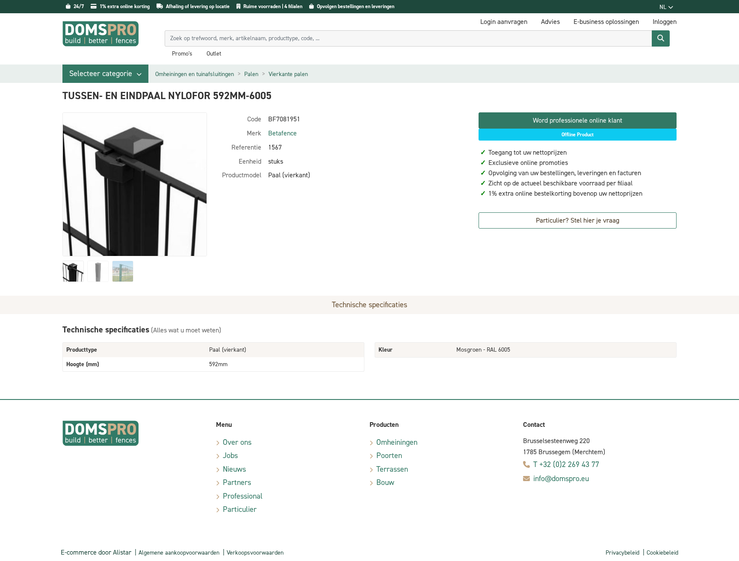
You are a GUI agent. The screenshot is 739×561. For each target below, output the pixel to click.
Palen (251, 74)
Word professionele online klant (577, 120)
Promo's (182, 54)
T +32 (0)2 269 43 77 (566, 464)
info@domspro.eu (561, 478)
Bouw (385, 482)
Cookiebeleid (662, 553)
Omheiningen (396, 442)
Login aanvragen (503, 21)
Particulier (240, 509)
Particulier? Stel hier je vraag (577, 220)
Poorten (389, 455)
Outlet (214, 54)
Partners (237, 482)
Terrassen (392, 469)
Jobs (230, 455)
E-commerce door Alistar (96, 552)
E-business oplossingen (606, 21)
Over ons (237, 442)
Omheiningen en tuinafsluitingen (194, 74)
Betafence (282, 133)
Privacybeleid (622, 553)
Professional (243, 496)
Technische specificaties (369, 305)
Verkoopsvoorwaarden (255, 553)
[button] (105, 74)
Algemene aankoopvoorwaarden (179, 553)
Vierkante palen (288, 74)
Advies (550, 21)
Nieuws (234, 469)
